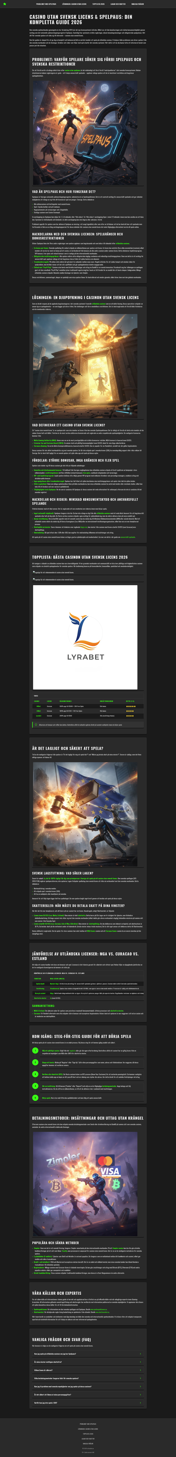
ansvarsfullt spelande (128, 537)
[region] (88, 705)
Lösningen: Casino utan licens (74, 4)
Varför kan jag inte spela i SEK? (45, 1402)
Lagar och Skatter (118, 4)
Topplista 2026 (98, 4)
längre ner (83, 527)
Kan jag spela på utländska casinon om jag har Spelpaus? (55, 1353)
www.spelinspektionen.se (98, 1309)
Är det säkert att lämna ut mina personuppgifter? (52, 1394)
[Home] (5, 4)
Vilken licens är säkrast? (43, 1370)
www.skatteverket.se (102, 1312)
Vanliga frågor (137, 4)
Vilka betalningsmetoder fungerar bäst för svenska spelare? (56, 1378)
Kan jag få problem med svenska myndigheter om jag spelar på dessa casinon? (62, 1386)
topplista (72, 1050)
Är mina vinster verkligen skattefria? (48, 1362)
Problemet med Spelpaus (46, 4)
